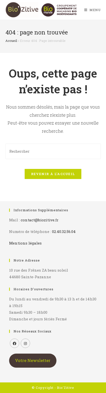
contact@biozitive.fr (39, 219)
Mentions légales (25, 243)
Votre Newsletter (33, 360)
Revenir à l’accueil (53, 174)
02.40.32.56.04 (64, 231)
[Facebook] (14, 343)
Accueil (11, 40)
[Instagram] (25, 343)
